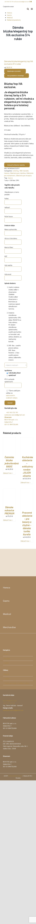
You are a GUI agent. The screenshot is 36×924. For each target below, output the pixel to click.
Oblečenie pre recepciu (24, 175)
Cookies (7, 678)
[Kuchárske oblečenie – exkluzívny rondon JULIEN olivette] (27, 438)
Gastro (9, 15)
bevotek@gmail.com (10, 701)
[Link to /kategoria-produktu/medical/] (4, 608)
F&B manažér (24, 171)
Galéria (6, 663)
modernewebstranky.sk (15, 776)
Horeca (9, 13)
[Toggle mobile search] (28, 9)
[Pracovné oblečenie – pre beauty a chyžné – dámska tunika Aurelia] (27, 490)
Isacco (10, 178)
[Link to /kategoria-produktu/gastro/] (4, 595)
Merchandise (9, 627)
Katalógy (7, 658)
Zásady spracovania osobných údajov (17, 683)
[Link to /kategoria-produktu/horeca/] (4, 581)
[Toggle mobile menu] (32, 9)
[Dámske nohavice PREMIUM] (9, 490)
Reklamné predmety (14, 20)
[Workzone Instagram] (29, 1)
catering (15, 171)
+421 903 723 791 (8, 1)
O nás (6, 654)
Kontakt (6, 674)
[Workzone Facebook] (31, 1)
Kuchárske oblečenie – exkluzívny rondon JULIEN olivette (27, 466)
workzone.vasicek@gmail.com (21, 1)
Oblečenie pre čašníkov (18, 173)
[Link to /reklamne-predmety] (4, 621)
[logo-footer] (15, 637)
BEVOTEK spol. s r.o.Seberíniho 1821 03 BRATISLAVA (11, 420)
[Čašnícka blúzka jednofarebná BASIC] (9, 438)
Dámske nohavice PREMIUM (9, 510)
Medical (9, 17)
